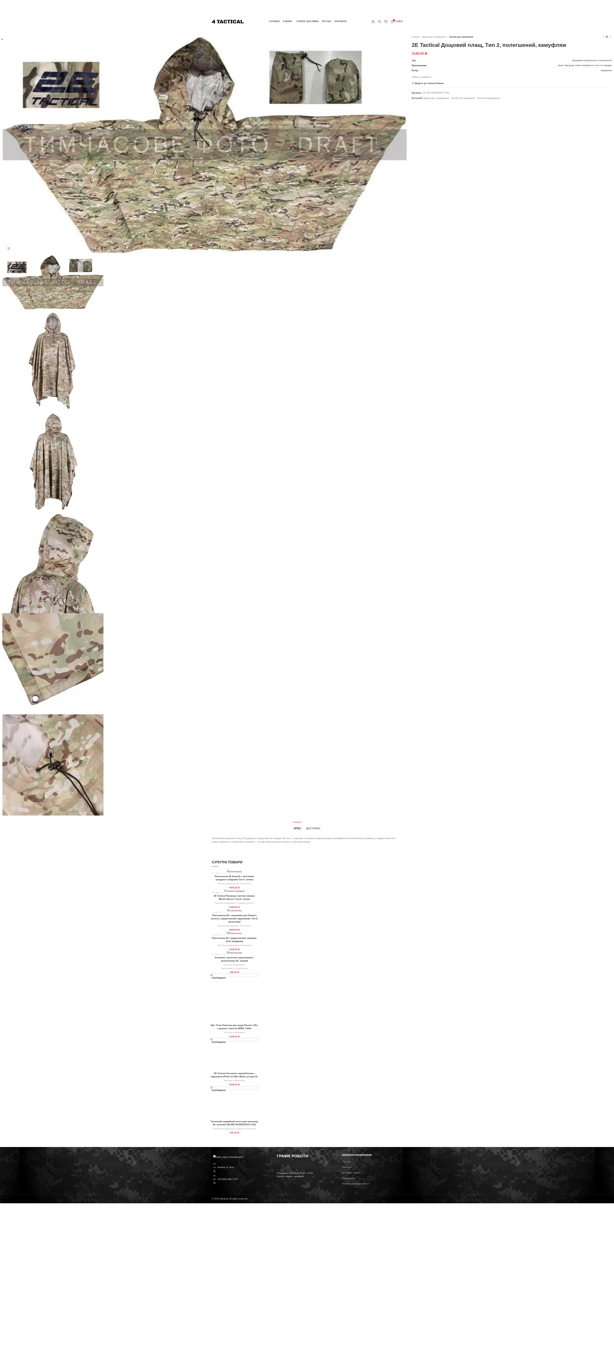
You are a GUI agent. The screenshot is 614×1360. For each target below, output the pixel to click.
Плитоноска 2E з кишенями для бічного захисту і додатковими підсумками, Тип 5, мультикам (234, 918)
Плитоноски (245, 883)
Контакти (346, 1167)
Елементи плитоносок (245, 1128)
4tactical (224, 1198)
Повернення (348, 1178)
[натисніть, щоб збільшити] (9, 248)
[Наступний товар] (610, 37)
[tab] (297, 827)
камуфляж (606, 70)
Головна (416, 37)
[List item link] (241, 1179)
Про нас (346, 1161)
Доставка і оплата (351, 1172)
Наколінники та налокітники (234, 968)
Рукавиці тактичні (245, 903)
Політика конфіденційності (356, 1183)
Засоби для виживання (461, 37)
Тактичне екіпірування (488, 98)
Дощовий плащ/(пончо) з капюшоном (592, 60)
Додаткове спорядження (435, 37)
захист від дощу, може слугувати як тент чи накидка (585, 65)
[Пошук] (379, 21)
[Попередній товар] (603, 37)
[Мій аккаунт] (373, 21)
